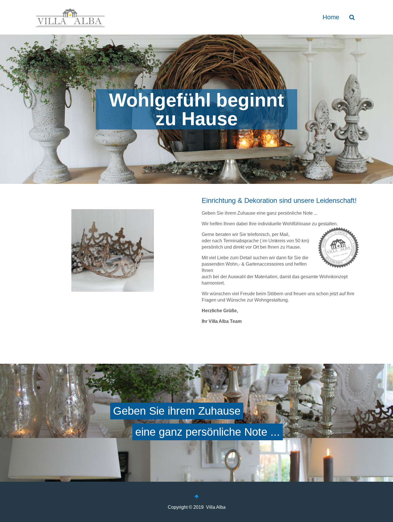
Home (331, 17)
